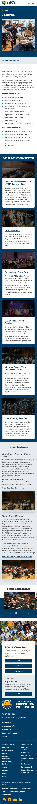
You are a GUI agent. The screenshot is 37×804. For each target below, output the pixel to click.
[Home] (9, 3)
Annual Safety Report (17, 792)
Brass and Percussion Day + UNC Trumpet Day (18, 182)
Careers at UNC (26, 767)
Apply (18, 660)
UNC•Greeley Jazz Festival (18, 418)
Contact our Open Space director (13, 488)
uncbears (24, 752)
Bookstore (24, 756)
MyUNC (4, 773)
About (4, 737)
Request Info (18, 671)
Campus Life (7, 730)
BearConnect (25, 764)
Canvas (5, 770)
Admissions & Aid (8, 726)
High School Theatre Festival (15, 322)
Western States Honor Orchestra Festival (16, 368)
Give (18, 694)
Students (5, 747)
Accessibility (6, 795)
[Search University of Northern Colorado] (29, 3)
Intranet (5, 776)
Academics (6, 722)
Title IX (4, 792)
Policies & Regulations (10, 789)
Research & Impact (9, 733)
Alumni (4, 753)
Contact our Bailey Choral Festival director (17, 557)
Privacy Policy (26, 789)
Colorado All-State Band (17, 272)
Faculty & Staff (7, 750)
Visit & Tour (19, 666)
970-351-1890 (10, 714)
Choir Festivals (12, 230)
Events (6, 10)
